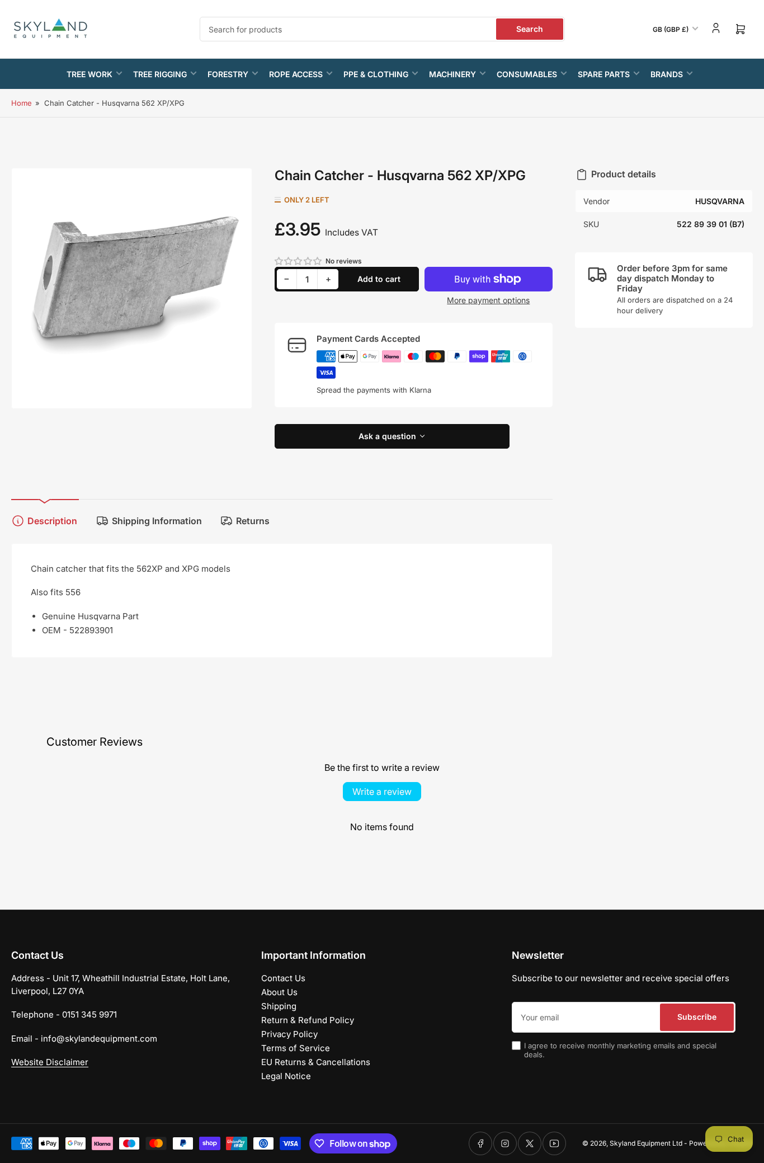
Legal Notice (286, 1076)
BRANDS (666, 74)
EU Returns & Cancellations (315, 1062)
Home (21, 102)
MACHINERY (452, 74)
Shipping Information (157, 520)
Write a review (382, 791)
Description (52, 520)
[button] (299, 261)
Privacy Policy (289, 1034)
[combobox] (382, 29)
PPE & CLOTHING (375, 74)
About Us (279, 992)
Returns (253, 520)
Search (529, 29)
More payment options (488, 300)
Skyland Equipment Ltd (646, 1143)
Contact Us (283, 978)
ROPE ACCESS (296, 74)
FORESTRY (227, 74)
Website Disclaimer (49, 1062)
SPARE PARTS (604, 74)
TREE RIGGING (160, 74)
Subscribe (696, 1016)
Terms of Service (295, 1048)
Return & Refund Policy (307, 1020)
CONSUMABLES (527, 74)
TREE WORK (89, 74)
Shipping (278, 1006)
